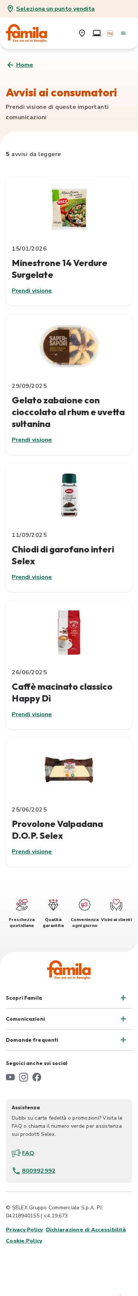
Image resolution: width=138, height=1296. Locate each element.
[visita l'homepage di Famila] (69, 970)
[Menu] (123, 33)
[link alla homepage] (31, 33)
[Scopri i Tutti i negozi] (82, 33)
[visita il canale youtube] (10, 1077)
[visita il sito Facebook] (36, 1077)
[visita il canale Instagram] (23, 1077)
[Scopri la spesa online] (96, 33)
